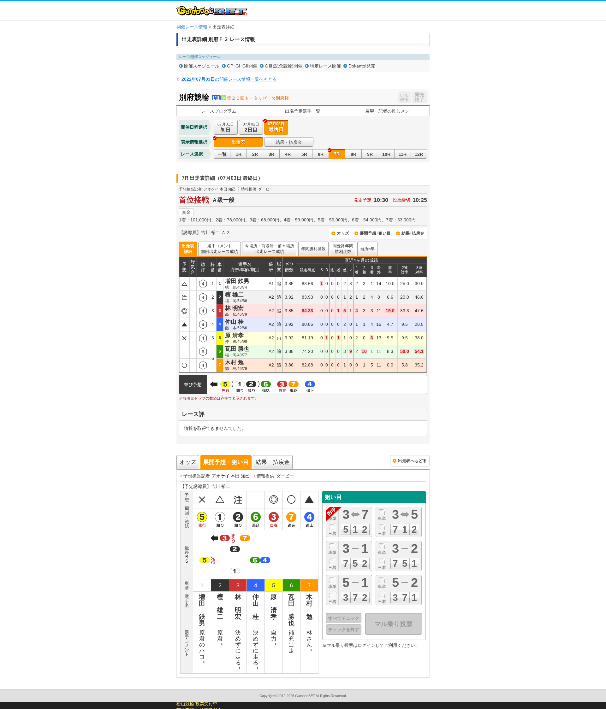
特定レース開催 (325, 65)
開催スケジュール (201, 65)
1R (238, 154)
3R (271, 154)
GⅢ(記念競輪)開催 (283, 65)
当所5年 (367, 248)
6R (321, 154)
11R (403, 154)
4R (288, 154)
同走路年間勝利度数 (343, 248)
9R (370, 154)
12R (419, 154)
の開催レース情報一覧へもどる (229, 79)
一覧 (222, 154)
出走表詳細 (188, 248)
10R (386, 154)
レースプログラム (218, 111)
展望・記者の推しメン (387, 111)
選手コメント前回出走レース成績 (219, 248)
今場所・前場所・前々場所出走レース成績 (269, 248)
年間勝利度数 (313, 248)
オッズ (343, 233)
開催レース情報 (191, 26)
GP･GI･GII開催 (242, 65)
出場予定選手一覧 (302, 111)
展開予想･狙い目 (375, 233)
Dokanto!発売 (361, 65)
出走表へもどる (412, 460)
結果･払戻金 (412, 233)
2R (255, 154)
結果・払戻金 (289, 142)
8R (353, 154)
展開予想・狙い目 (226, 462)
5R (304, 154)
